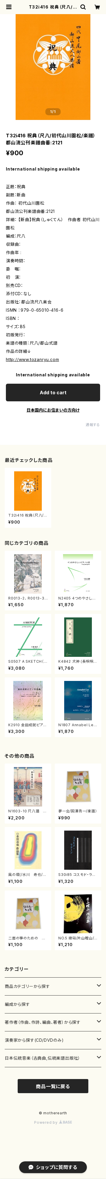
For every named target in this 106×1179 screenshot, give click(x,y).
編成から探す (17, 1004)
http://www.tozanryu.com (32, 359)
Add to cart (53, 392)
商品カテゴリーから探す (27, 986)
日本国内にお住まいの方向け (53, 410)
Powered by (46, 1122)
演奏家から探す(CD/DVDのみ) (34, 1040)
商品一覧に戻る (53, 1086)
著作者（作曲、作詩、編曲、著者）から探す (43, 1022)
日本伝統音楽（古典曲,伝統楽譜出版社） (42, 1058)
